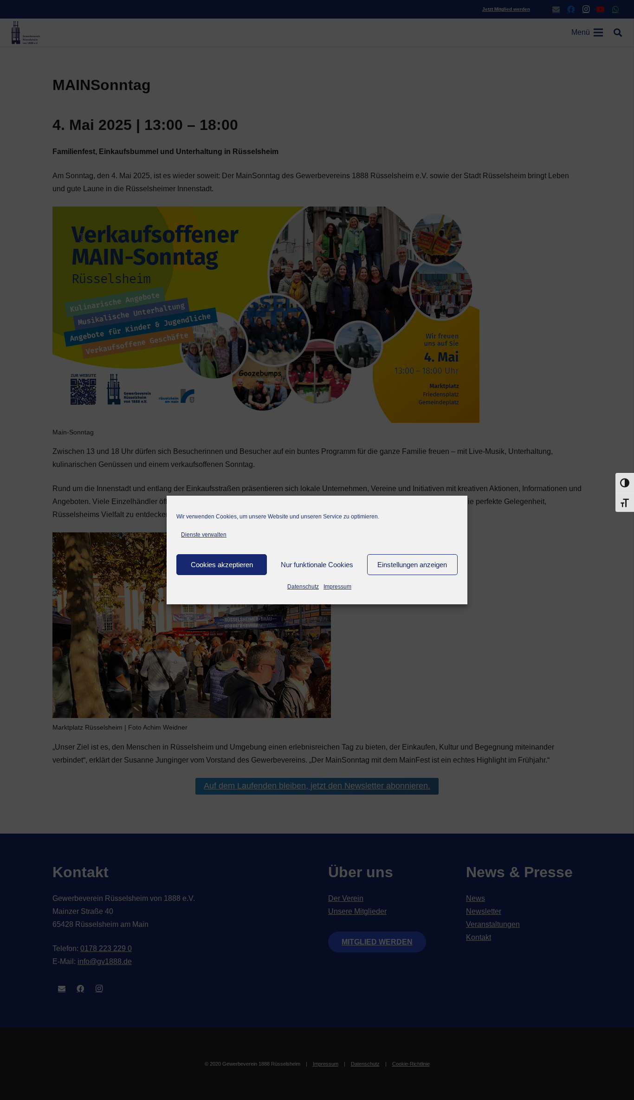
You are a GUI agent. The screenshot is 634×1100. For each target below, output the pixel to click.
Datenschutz (303, 586)
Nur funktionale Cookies (317, 565)
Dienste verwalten (203, 534)
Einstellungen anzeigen (412, 565)
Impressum (337, 586)
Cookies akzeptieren (222, 565)
